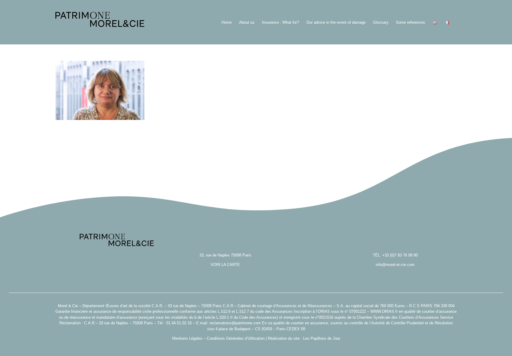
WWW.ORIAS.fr (384, 311)
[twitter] (256, 347)
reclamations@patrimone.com (235, 323)
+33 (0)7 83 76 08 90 (400, 255)
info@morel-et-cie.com (395, 264)
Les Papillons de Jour (321, 338)
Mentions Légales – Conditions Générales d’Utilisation (218, 338)
